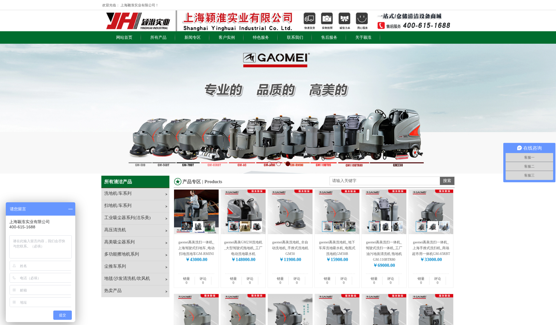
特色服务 (261, 37)
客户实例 (227, 37)
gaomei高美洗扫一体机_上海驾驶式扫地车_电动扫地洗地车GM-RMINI (196, 248)
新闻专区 (192, 37)
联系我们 (295, 37)
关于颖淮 (363, 37)
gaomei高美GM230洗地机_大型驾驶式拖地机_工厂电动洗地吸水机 (243, 248)
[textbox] (385, 181)
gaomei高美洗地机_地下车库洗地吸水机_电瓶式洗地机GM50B (337, 248)
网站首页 (124, 37)
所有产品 (158, 37)
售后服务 (329, 37)
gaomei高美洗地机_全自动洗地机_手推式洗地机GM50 (290, 248)
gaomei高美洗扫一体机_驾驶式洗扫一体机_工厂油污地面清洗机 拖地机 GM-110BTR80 (384, 251)
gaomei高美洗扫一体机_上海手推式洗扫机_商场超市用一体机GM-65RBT (431, 248)
